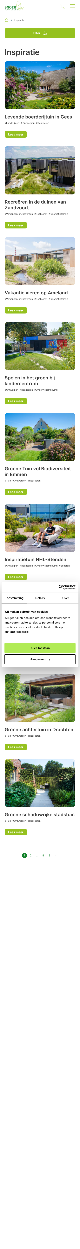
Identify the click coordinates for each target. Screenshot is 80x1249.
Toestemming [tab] (14, 597)
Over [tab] (65, 597)
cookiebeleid (19, 631)
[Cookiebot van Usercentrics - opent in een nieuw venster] (59, 587)
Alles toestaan (40, 648)
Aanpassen (37, 659)
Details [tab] (40, 597)
